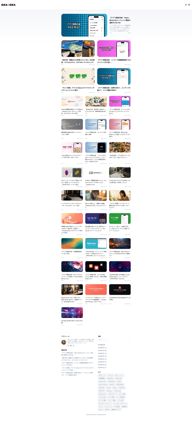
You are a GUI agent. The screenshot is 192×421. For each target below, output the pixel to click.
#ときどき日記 (102, 397)
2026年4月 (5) (102, 359)
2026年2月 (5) (102, 365)
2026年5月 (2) (102, 356)
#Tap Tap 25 (118, 391)
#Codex (119, 381)
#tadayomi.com (102, 394)
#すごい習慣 (122, 394)
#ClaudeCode (111, 381)
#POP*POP (101, 391)
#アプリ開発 (111, 397)
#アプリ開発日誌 (121, 397)
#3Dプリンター (102, 375)
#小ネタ (101, 409)
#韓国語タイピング (115, 409)
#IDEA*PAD (101, 387)
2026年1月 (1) (102, 367)
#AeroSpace (110, 378)
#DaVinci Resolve (103, 384)
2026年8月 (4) (102, 348)
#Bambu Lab (119, 378)
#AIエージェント (119, 375)
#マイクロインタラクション (120, 403)
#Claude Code (102, 381)
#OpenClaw (122, 387)
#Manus (115, 387)
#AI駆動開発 (102, 378)
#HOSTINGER (119, 384)
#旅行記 (107, 409)
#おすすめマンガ (113, 394)
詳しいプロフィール (80, 343)
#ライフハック (108, 406)
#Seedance (109, 391)
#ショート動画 (111, 400)
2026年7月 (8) (102, 350)
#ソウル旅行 (121, 400)
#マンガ (101, 406)
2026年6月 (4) (102, 353)
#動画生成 (124, 406)
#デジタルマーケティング (105, 403)
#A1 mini (111, 375)
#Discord (112, 384)
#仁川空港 (117, 406)
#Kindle (108, 387)
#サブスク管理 (102, 400)
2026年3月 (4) (102, 362)
